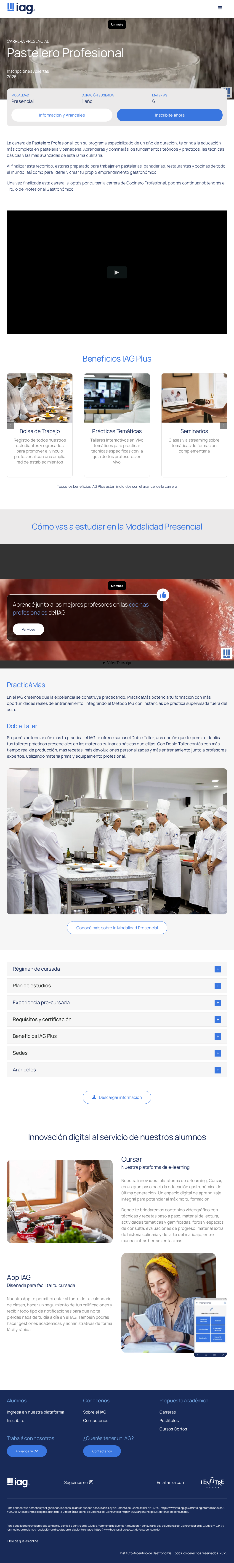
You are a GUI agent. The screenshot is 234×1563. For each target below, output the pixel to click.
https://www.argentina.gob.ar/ (140, 1512)
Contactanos (95, 1420)
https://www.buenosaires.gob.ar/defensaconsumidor (127, 1529)
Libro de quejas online (22, 1541)
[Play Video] (117, 272)
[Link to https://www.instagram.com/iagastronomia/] (91, 1482)
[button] (10, 425)
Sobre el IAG (94, 1412)
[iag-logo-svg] (21, 4)
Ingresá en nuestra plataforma (35, 1412)
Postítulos (169, 1420)
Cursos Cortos (173, 1429)
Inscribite (15, 1420)
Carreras (168, 1412)
